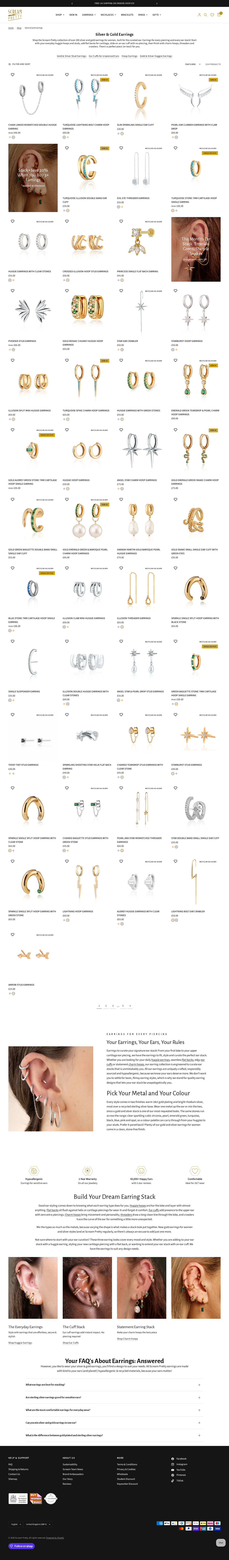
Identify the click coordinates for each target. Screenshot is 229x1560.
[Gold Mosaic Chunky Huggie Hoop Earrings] (87, 311)
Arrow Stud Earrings (21, 985)
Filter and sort (21, 64)
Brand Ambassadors (73, 1474)
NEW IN (73, 15)
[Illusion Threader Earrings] (141, 588)
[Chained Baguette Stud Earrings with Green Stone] (87, 808)
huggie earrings (160, 1060)
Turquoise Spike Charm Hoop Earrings (86, 410)
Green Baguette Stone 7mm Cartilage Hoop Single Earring (193, 693)
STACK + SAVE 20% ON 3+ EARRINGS (115, 3)
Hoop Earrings (129, 56)
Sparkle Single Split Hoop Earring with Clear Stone (32, 840)
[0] (218, 15)
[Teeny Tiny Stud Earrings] (33, 735)
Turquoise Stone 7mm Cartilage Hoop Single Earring (194, 200)
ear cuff (126, 43)
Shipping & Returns (18, 1469)
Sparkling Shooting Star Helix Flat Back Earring (87, 767)
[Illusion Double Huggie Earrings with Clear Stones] (87, 661)
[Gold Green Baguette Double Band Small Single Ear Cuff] (33, 520)
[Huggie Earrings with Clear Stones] (33, 241)
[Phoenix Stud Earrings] (33, 311)
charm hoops (172, 43)
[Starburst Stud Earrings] (196, 735)
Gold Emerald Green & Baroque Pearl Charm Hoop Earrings (85, 551)
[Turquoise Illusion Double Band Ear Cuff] (87, 168)
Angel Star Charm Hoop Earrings (137, 480)
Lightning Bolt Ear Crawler (188, 911)
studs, (77, 43)
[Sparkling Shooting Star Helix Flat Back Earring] (87, 735)
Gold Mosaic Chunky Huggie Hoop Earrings (83, 343)
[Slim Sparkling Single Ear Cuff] (141, 95)
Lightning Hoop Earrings (78, 911)
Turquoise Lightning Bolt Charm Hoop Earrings (86, 127)
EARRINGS (87, 15)
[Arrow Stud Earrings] (33, 955)
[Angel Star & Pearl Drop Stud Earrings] (141, 661)
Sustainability (70, 1464)
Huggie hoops (138, 1206)
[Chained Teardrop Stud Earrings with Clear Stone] (141, 735)
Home (11, 28)
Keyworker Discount (127, 1484)
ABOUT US (69, 1458)
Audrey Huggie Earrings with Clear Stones (138, 913)
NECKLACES (107, 15)
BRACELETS (127, 15)
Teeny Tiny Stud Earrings (23, 765)
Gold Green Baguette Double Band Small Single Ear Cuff (32, 551)
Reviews (67, 1484)
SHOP (59, 15)
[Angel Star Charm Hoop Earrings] (141, 450)
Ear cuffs (154, 1210)
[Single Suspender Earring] (33, 661)
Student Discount (126, 1479)
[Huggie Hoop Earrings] (87, 450)
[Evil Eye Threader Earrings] (141, 168)
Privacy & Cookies (126, 1469)
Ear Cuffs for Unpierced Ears (104, 56)
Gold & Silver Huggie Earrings (156, 56)
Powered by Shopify (55, 1537)
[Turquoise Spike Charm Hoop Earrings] (87, 380)
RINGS (141, 15)
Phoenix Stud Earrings (22, 341)
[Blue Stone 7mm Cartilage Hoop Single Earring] (33, 588)
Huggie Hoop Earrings (76, 480)
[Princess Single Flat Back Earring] (141, 241)
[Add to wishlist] (12, 74)
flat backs (90, 43)
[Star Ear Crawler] (141, 311)
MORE (120, 1458)
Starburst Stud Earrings (186, 765)
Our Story (68, 1479)
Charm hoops (73, 1215)
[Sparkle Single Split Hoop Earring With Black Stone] (196, 588)
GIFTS (156, 15)
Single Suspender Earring (24, 691)
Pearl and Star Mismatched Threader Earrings (139, 840)
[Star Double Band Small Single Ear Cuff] (196, 808)
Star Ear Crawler (127, 341)
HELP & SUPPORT (18, 1458)
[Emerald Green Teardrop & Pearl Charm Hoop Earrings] (196, 380)
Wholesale (122, 1474)
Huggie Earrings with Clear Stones (29, 271)
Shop (19, 28)
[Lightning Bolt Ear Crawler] (196, 881)
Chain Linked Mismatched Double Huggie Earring (32, 127)
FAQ (10, 1464)
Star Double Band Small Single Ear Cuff (195, 838)
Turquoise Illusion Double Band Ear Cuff (85, 200)
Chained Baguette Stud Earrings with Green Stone (85, 840)
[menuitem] (60, 15)
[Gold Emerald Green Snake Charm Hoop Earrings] (196, 450)
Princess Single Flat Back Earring (137, 271)
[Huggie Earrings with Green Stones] (141, 380)
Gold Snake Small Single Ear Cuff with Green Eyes (194, 551)
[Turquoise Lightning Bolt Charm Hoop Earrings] (87, 95)
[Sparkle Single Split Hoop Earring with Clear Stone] (33, 808)
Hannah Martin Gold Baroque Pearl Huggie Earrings (138, 551)
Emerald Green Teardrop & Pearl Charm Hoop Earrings (195, 412)
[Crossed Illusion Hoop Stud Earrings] (87, 241)
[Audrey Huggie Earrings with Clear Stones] (141, 881)
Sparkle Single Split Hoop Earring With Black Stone (195, 620)
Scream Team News (73, 1469)
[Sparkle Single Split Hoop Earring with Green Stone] (33, 881)
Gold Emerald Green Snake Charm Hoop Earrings (195, 482)
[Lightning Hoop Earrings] (87, 881)
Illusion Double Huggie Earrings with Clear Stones (86, 693)
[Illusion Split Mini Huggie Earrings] (33, 380)
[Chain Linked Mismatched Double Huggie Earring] (33, 95)
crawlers (93, 46)
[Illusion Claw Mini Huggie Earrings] (87, 588)
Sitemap (12, 1479)
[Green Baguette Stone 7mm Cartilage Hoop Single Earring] (196, 661)
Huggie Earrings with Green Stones (138, 410)
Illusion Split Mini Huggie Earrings (29, 410)
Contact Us (14, 1474)
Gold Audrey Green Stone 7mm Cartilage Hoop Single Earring (32, 482)
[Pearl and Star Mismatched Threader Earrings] (141, 808)
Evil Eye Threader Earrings (133, 198)
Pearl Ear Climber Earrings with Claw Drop (194, 127)
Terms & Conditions (127, 1464)
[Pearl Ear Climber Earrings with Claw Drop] (196, 95)
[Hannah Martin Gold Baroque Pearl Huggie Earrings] (141, 520)
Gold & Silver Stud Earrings (71, 56)
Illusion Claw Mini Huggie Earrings (84, 618)
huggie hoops (62, 43)
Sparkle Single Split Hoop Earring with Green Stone (32, 913)
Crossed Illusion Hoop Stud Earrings (85, 271)
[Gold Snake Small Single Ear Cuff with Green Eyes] (196, 520)
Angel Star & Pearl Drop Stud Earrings (140, 691)
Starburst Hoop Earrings (187, 341)
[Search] (205, 15)
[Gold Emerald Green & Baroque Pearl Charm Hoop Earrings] (87, 520)
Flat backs (53, 1210)
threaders (185, 43)
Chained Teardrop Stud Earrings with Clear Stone (140, 767)
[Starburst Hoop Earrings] (196, 311)
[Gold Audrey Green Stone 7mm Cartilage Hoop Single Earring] (33, 450)
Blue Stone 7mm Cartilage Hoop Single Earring (31, 620)
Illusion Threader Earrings (134, 618)
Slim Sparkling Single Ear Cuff (135, 125)
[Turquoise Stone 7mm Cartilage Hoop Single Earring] (196, 168)
